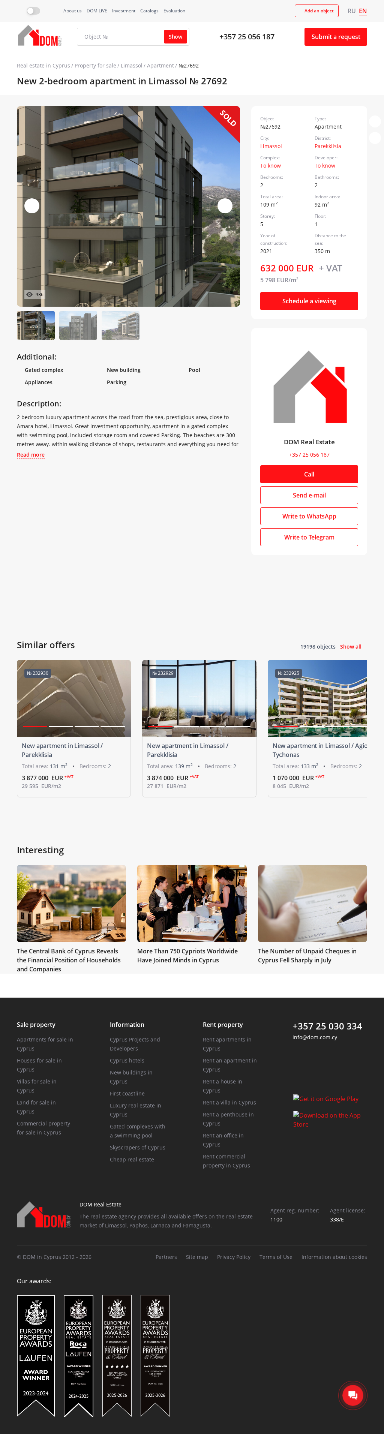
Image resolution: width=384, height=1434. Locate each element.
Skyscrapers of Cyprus (137, 1147)
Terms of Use (276, 1256)
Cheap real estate (132, 1159)
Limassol (131, 65)
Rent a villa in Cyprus (229, 1102)
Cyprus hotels (127, 1060)
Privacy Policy (233, 1256)
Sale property (36, 1024)
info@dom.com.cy (314, 1037)
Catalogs (149, 10)
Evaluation (174, 10)
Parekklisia (328, 146)
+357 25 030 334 (327, 1026)
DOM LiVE (97, 10)
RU (352, 11)
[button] (225, 205)
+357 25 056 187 (246, 36)
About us (72, 10)
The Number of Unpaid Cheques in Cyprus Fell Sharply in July (307, 955)
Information (127, 1024)
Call (309, 474)
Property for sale (95, 65)
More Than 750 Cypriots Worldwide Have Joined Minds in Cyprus (187, 955)
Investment (123, 10)
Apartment (160, 65)
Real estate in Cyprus (43, 65)
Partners (166, 1256)
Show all (351, 646)
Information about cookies (334, 1256)
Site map (197, 1256)
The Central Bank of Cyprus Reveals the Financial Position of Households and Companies (69, 960)
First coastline (127, 1093)
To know (270, 165)
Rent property (223, 1024)
